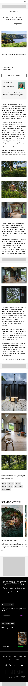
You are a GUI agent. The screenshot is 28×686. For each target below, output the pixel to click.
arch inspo (10, 483)
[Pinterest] (14, 665)
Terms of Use (22, 656)
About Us (4, 656)
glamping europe (6, 489)
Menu (25, 1)
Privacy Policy (13, 656)
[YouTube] (22, 665)
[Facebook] (18, 665)
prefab (16, 11)
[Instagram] (6, 665)
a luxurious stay (13, 156)
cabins (4, 486)
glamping (10, 486)
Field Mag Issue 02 (7, 628)
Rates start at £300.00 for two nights (13, 359)
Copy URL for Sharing (14, 75)
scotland (18, 483)
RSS (17, 659)
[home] (2, 1)
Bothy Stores (5, 225)
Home (11, 11)
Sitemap (11, 659)
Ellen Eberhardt (18, 23)
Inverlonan (16, 25)
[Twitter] (10, 665)
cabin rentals (18, 486)
